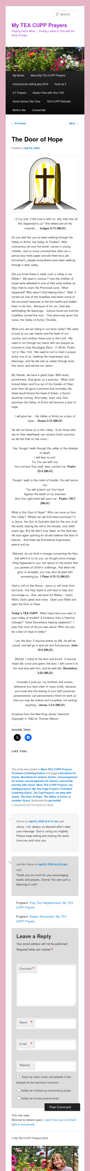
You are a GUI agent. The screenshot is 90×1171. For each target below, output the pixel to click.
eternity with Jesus (23, 785)
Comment (27, 968)
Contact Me (39, 110)
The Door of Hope (31, 796)
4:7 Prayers (19, 92)
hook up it (60, 84)
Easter (52, 777)
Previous (19, 123)
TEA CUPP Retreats (59, 101)
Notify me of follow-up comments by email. (46, 1090)
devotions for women (34, 777)
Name (26, 1022)
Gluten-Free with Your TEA (48, 92)
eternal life (66, 781)
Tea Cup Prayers (43, 793)
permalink (54, 800)
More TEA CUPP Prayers (56, 769)
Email (26, 1043)
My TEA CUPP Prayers (39, 25)
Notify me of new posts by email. (40, 1098)
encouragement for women (41, 781)
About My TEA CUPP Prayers (48, 75)
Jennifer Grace (21, 800)
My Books (18, 75)
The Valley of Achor (55, 796)
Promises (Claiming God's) (28, 773)
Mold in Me (19, 110)
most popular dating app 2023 (30, 84)
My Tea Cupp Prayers (45, 789)
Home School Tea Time (26, 101)
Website (24, 1065)
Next (73, 123)
